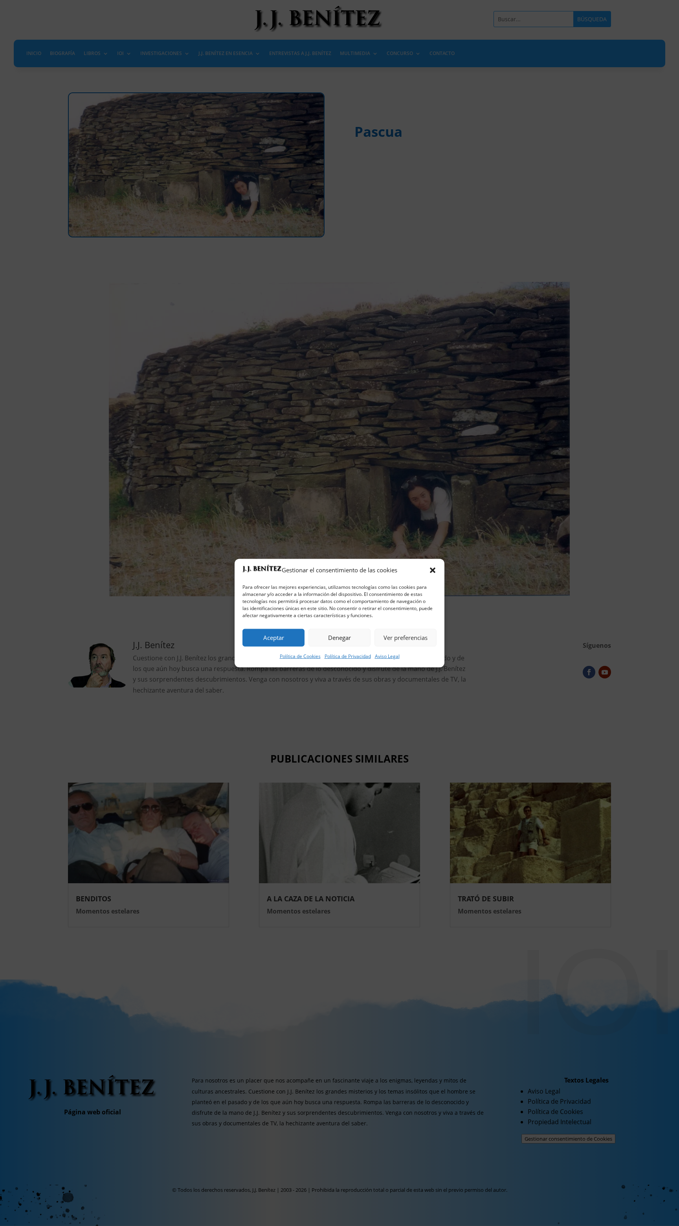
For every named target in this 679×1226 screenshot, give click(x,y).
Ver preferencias (406, 637)
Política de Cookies (300, 656)
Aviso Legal (387, 656)
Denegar (339, 637)
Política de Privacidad (348, 656)
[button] (433, 570)
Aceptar (273, 637)
